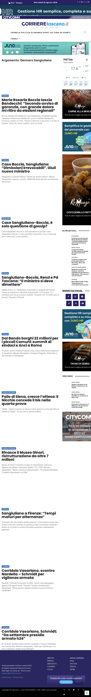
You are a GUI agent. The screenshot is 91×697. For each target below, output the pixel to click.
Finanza (74, 279)
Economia (75, 236)
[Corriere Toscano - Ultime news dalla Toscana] (45, 25)
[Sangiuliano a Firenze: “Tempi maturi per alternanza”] (30, 492)
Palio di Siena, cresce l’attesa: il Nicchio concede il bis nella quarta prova (30, 400)
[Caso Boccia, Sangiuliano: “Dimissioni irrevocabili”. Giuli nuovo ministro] (30, 143)
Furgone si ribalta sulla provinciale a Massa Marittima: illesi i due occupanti (79, 262)
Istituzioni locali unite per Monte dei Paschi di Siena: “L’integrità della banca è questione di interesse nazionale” (80, 241)
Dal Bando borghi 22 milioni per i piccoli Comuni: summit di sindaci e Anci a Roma (30, 342)
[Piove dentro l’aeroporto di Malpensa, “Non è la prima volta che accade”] (66, 405)
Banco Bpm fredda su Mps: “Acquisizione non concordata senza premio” (80, 283)
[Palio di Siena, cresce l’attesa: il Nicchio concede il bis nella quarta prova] (30, 375)
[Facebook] (78, 2)
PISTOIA (73, 663)
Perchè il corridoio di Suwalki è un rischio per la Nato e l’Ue (80, 395)
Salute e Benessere (79, 267)
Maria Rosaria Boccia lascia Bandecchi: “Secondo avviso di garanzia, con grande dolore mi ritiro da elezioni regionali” (30, 105)
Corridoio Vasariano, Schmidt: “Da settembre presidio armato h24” (29, 635)
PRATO (73, 666)
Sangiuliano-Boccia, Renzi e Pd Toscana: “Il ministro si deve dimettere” (30, 281)
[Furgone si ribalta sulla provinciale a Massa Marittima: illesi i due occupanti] (66, 261)
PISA (72, 661)
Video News (76, 382)
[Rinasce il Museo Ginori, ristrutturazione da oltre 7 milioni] (30, 431)
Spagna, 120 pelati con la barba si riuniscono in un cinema (79, 386)
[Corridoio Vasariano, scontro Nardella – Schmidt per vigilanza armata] (30, 549)
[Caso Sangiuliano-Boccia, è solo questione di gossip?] (30, 201)
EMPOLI (50, 661)
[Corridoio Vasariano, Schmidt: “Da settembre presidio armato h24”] (30, 610)
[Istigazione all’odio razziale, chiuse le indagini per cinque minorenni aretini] (66, 251)
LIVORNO (51, 666)
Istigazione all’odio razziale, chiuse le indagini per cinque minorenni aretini (80, 252)
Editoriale (6, 218)
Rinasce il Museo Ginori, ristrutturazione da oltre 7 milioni (25, 456)
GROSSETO (52, 663)
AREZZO (50, 658)
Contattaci (66, 682)
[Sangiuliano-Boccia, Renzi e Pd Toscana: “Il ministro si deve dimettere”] (30, 256)
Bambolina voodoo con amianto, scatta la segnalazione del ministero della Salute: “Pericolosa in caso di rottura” (80, 272)
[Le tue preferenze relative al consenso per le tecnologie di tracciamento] (87, 693)
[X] (86, 2)
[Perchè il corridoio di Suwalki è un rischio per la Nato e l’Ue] (66, 395)
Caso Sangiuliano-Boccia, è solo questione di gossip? (27, 224)
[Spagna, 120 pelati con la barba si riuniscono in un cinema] (66, 385)
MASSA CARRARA (77, 658)
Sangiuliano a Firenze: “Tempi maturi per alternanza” (29, 515)
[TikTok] (84, 2)
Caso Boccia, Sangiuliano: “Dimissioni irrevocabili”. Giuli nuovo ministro (29, 168)
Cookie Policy (6, 677)
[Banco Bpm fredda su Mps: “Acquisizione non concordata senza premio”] (66, 282)
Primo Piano (76, 247)
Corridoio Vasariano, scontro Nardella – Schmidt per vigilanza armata (28, 574)
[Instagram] (80, 2)
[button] (85, 32)
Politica (5, 96)
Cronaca (5, 566)
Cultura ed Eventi (8, 392)
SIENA (72, 669)
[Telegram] (82, 2)
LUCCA (50, 669)
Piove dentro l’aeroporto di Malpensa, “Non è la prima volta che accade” (80, 405)
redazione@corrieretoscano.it (11, 673)
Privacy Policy (18, 677)
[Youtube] (88, 2)
